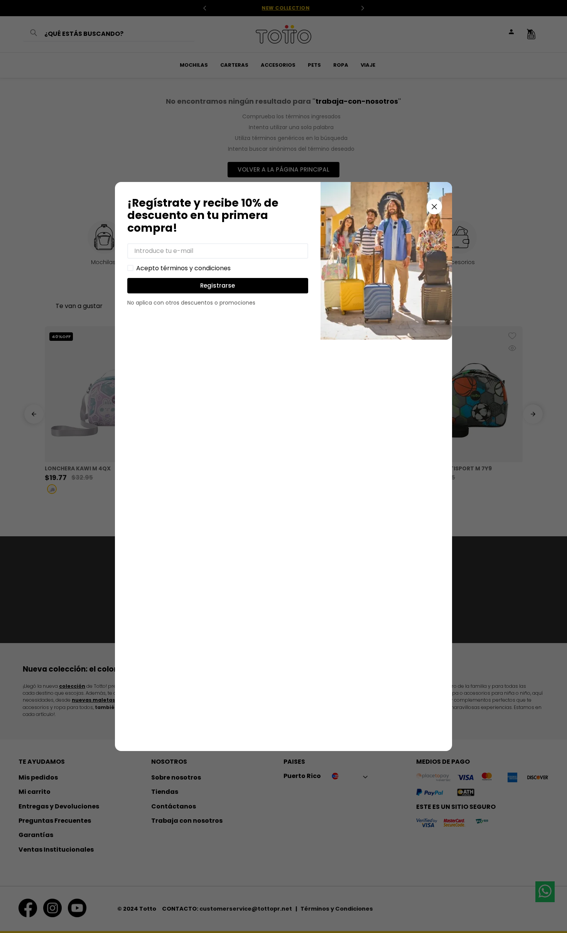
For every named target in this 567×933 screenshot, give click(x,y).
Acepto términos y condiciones (183, 268)
